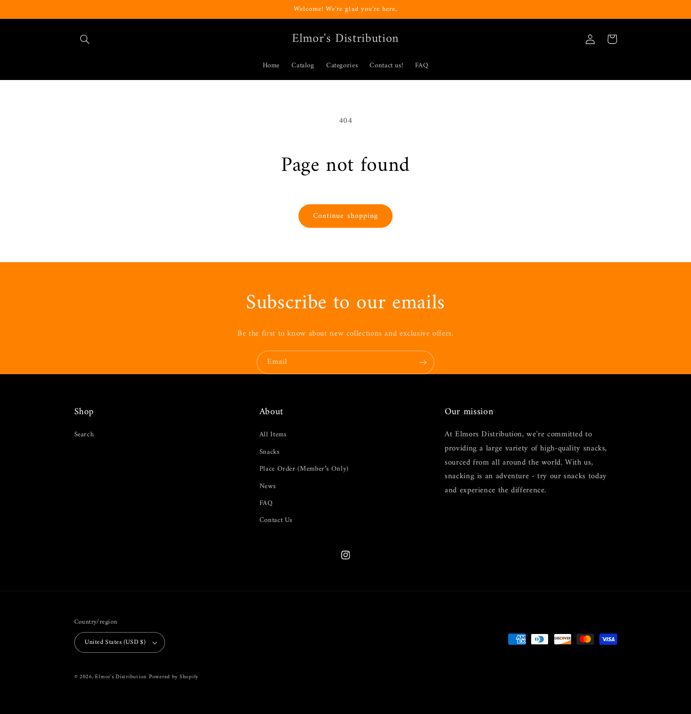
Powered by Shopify (173, 677)
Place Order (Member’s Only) (304, 469)
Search (84, 435)
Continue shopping (345, 216)
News (267, 486)
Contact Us (275, 520)
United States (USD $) (115, 642)
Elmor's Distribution (121, 677)
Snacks (269, 452)
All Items (273, 435)
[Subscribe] (423, 362)
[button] (85, 39)
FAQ (266, 503)
